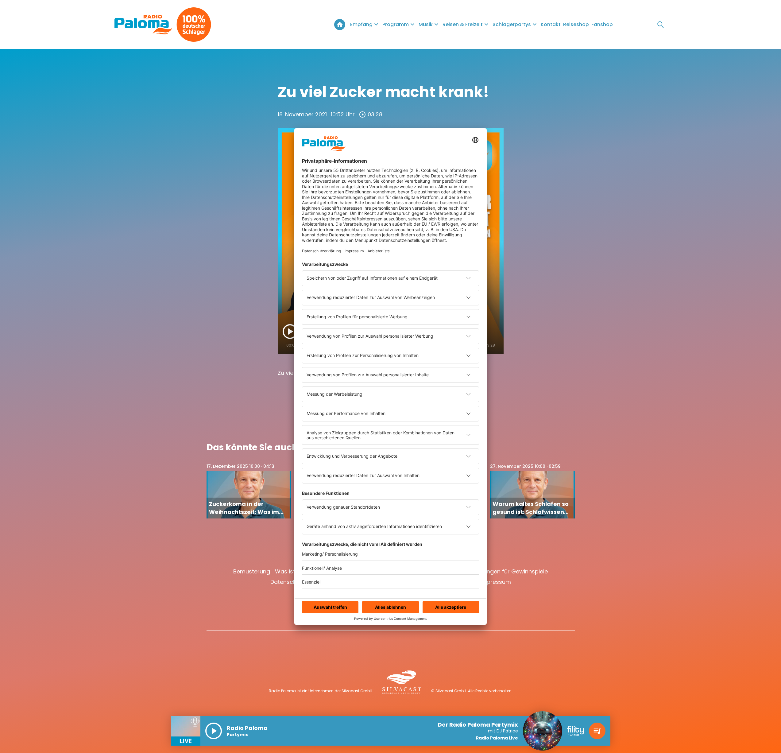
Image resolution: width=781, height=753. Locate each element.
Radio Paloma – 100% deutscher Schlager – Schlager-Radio (339, 24)
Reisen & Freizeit (463, 24)
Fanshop (602, 24)
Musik (426, 24)
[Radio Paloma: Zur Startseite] (143, 24)
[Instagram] (636, 24)
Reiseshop (576, 24)
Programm (395, 24)
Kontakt (551, 24)
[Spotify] (648, 24)
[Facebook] (624, 24)
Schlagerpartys (512, 24)
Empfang (361, 24)
